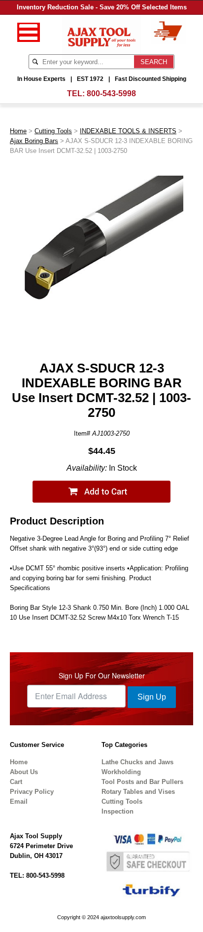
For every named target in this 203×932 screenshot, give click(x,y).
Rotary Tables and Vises (138, 791)
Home (18, 131)
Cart (16, 781)
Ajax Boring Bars (34, 141)
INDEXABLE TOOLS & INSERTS (128, 131)
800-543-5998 (111, 93)
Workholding (121, 772)
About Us (24, 772)
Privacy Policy (32, 791)
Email (19, 801)
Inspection (118, 811)
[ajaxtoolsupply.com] (101, 36)
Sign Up (151, 697)
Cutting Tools (53, 131)
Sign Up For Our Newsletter (102, 675)
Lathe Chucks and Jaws (137, 762)
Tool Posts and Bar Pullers (142, 781)
